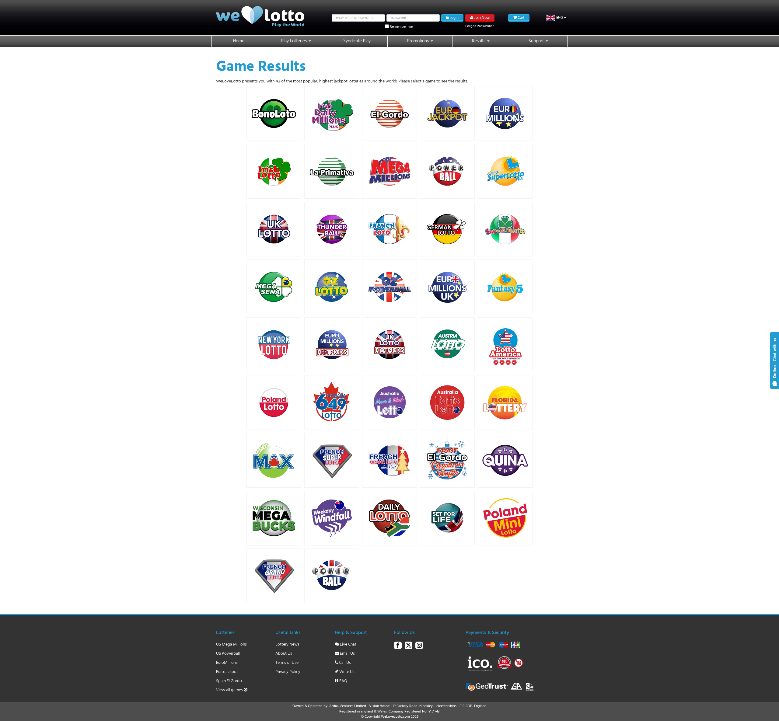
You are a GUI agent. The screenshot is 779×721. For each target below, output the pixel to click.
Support (537, 41)
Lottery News (287, 644)
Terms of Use (287, 662)
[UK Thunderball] (332, 229)
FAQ (342, 680)
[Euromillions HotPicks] (332, 345)
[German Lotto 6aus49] (447, 229)
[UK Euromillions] (447, 287)
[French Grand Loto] (274, 576)
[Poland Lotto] (274, 402)
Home (238, 41)
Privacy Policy (287, 671)
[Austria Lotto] (447, 345)
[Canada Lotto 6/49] (332, 402)
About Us (283, 653)
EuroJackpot (227, 671)
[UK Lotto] (274, 229)
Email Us (347, 653)
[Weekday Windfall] (332, 518)
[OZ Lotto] (332, 287)
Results (479, 41)
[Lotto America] (505, 345)
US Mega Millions (231, 644)
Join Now (481, 18)
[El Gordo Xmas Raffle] (447, 460)
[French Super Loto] (332, 460)
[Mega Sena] (274, 287)
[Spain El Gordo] (389, 113)
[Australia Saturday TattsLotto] (447, 402)
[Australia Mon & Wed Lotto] (389, 402)
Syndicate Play (357, 41)
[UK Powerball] (332, 576)
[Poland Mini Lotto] (505, 518)
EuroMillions (227, 662)
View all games (230, 690)
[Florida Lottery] (505, 402)
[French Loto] (389, 229)
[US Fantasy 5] (505, 287)
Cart (521, 18)
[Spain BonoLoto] (274, 113)
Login (454, 18)
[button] (556, 17)
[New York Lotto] (274, 345)
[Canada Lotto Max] (274, 460)
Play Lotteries (294, 41)
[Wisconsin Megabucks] (274, 518)
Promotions (418, 41)
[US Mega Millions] (389, 171)
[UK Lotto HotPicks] (389, 345)
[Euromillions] (505, 113)
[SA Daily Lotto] (389, 518)
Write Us (346, 671)
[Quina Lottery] (505, 460)
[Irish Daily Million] (332, 113)
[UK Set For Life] (447, 518)
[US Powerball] (447, 171)
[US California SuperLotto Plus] (505, 171)
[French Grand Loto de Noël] (389, 460)
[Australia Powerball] (389, 287)
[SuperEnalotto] (505, 229)
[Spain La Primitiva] (332, 171)
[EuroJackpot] (447, 113)
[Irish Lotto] (274, 171)
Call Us (344, 662)
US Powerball (228, 653)
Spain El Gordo (229, 680)
